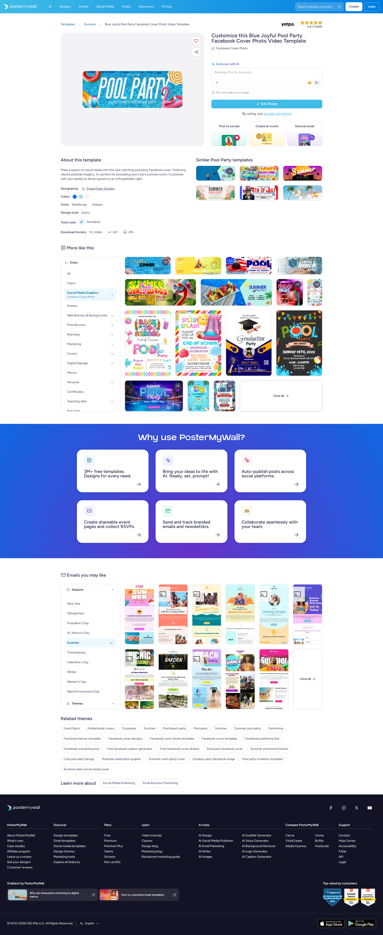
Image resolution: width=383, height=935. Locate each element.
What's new (15, 841)
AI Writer (205, 851)
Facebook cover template (219, 738)
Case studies (16, 846)
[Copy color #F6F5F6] (87, 197)
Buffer (319, 841)
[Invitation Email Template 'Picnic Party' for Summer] (139, 679)
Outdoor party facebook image (214, 759)
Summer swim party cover (167, 759)
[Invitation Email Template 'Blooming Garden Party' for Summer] (173, 679)
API (341, 857)
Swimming (275, 728)
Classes (147, 841)
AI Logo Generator (255, 851)
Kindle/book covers (101, 728)
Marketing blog (152, 851)
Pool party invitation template (262, 759)
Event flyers (72, 728)
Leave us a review (19, 857)
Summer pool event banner (269, 749)
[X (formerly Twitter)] (356, 807)
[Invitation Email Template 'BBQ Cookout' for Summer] (240, 679)
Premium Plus (113, 846)
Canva (289, 835)
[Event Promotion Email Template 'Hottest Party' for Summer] (274, 679)
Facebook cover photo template (172, 738)
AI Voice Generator (255, 841)
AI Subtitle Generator (257, 835)
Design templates (66, 835)
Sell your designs (19, 862)
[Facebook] (330, 807)
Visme (319, 835)
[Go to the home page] (18, 6)
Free (107, 835)
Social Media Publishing (119, 783)
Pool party (200, 728)
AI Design (205, 835)
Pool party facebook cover (225, 749)
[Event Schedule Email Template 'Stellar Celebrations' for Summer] (240, 614)
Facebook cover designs (125, 738)
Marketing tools (64, 857)
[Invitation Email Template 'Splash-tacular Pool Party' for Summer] (139, 614)
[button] (196, 40)
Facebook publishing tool (262, 738)
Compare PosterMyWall (302, 825)
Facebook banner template (82, 738)
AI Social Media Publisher (216, 841)
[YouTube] (369, 807)
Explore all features (67, 862)
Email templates (65, 841)
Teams (108, 851)
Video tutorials (152, 835)
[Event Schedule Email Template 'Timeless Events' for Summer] (206, 614)
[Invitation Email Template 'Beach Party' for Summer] (206, 679)
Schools (109, 857)
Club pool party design (79, 759)
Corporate (129, 728)
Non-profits (112, 862)
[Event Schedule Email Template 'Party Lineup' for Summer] (307, 614)
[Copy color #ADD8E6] (81, 197)
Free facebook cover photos (179, 749)
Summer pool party (247, 728)
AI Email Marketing (211, 846)
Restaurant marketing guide (161, 857)
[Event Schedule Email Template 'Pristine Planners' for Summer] (173, 614)
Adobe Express (295, 846)
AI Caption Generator (257, 857)
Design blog (150, 846)
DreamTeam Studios (100, 189)
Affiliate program (18, 851)
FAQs (342, 851)
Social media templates (70, 846)
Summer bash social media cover (86, 769)
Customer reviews (20, 867)
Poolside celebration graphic (121, 759)
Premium (110, 841)
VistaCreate (293, 841)
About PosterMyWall (21, 835)
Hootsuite (322, 846)
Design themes (64, 851)
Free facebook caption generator (129, 749)
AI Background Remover (259, 846)
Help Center (347, 841)
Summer (150, 728)
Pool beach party (174, 728)
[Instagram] (343, 807)
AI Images (205, 857)
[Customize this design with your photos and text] (132, 89)
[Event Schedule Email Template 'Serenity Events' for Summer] (274, 614)
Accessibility (347, 846)
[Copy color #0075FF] (74, 197)
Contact (344, 835)
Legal (342, 862)
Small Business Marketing (160, 783)
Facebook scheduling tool (81, 749)
